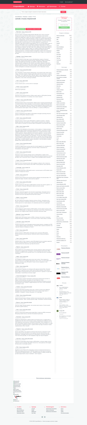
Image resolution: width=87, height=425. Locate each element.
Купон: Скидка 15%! (26, 221)
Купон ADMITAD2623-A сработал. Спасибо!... (63, 288)
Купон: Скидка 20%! (24, 92)
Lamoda (30, 16)
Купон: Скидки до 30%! (24, 126)
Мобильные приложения (51, 411)
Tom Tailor (34, 412)
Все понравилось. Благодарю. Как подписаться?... (65, 317)
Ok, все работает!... (63, 313)
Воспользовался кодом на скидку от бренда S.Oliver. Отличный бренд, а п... (64, 301)
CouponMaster (18, 6)
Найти (63, 11)
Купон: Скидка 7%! (26, 167)
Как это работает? (69, 1)
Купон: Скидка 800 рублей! (26, 99)
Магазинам (19, 408)
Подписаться (64, 27)
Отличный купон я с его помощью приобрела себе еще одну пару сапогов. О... (65, 293)
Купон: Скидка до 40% (26, 31)
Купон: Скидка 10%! (24, 189)
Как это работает (20, 410)
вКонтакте (45, 417)
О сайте (61, 1)
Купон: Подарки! (23, 197)
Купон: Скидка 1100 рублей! (25, 181)
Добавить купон (17, 1)
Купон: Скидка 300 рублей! (26, 286)
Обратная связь (20, 411)
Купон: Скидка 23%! (25, 246)
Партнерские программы (51, 408)
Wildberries (34, 411)
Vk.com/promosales (65, 412)
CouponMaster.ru (18, 16)
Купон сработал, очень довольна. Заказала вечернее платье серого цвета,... (65, 307)
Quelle (33, 410)
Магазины (25, 16)
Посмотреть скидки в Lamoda (33, 28)
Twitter (62, 411)
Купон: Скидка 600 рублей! (26, 110)
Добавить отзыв (20, 28)
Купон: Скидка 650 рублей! (25, 69)
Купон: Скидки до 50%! (24, 347)
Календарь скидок (20, 412)
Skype (62, 410)
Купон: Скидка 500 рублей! (25, 143)
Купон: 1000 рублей (24, 80)
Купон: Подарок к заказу (26, 56)
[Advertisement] (34, 24)
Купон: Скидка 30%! (24, 86)
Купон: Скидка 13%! (24, 205)
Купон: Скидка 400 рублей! (27, 338)
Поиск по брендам (50, 410)
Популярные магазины (43, 378)
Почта (62, 408)
